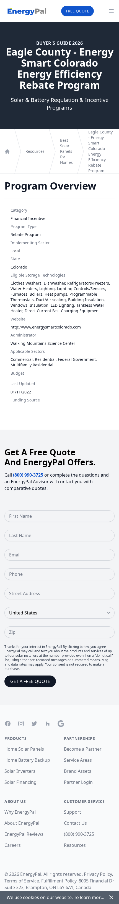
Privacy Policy (98, 874)
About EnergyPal (21, 823)
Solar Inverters (19, 771)
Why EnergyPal (20, 812)
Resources (35, 151)
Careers (12, 845)
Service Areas (78, 760)
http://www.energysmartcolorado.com (46, 327)
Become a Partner (83, 749)
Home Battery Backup (27, 760)
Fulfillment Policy (58, 881)
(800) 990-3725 (28, 475)
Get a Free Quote (30, 681)
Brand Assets (77, 771)
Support (72, 812)
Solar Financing (20, 782)
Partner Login (78, 782)
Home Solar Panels (24, 749)
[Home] (7, 151)
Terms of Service (21, 881)
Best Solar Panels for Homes (66, 151)
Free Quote (77, 11)
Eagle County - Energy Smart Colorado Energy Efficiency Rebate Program (100, 151)
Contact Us (75, 823)
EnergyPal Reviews (23, 834)
